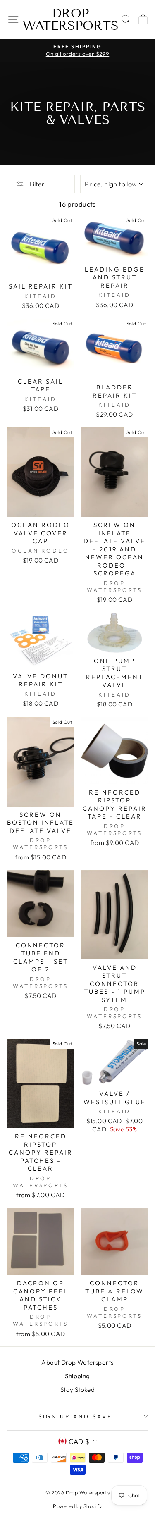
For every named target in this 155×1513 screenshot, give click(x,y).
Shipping (77, 1376)
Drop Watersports (71, 19)
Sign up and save (75, 1416)
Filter (36, 184)
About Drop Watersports (77, 1362)
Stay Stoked (77, 1390)
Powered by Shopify (77, 1506)
